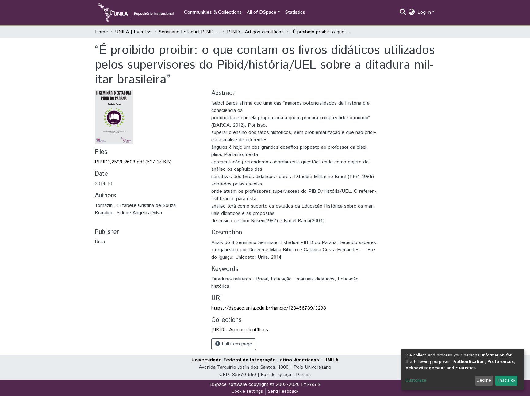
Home (101, 32)
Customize (415, 380)
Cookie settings (247, 391)
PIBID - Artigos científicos (255, 32)
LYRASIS (311, 384)
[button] (412, 12)
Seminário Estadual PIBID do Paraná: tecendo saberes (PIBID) (189, 32)
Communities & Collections (213, 12)
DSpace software (228, 384)
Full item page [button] (236, 344)
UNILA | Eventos (133, 32)
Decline (484, 380)
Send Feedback (283, 391)
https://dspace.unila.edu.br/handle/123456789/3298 (268, 308)
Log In (424, 12)
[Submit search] (403, 12)
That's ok (506, 380)
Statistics (295, 12)
